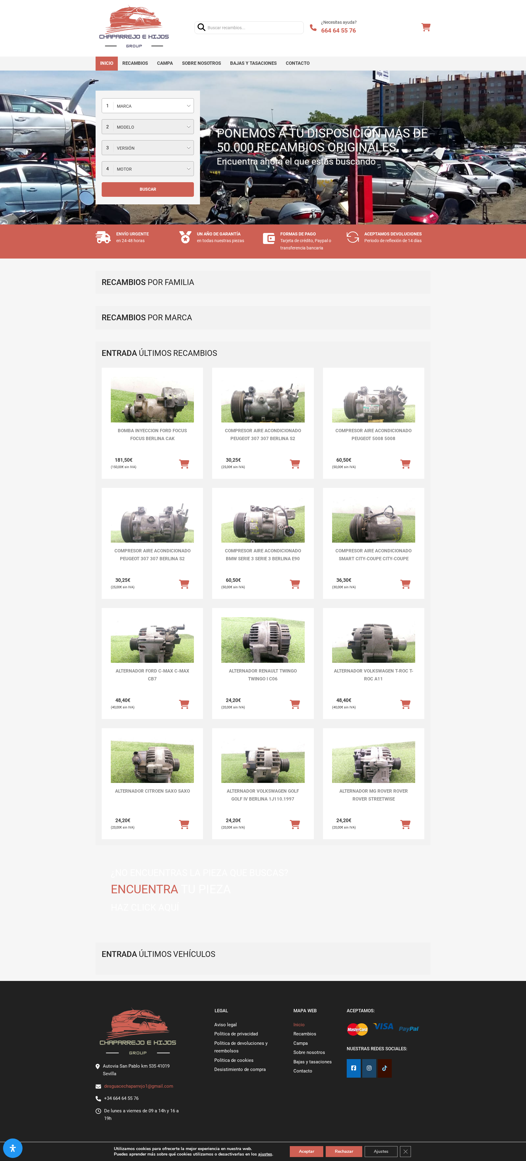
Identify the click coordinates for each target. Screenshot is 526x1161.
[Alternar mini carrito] (425, 27)
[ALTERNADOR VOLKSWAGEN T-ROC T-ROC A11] (373, 648)
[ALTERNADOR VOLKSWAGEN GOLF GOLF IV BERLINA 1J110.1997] (262, 768)
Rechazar (344, 1151)
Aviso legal (225, 1024)
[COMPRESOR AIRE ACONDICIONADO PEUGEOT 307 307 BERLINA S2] (262, 408)
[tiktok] (385, 1068)
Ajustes (381, 1151)
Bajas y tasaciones (253, 63)
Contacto (298, 63)
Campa (165, 63)
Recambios (135, 63)
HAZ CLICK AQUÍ (145, 907)
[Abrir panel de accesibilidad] (13, 1148)
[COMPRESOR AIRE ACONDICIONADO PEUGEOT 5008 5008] (373, 408)
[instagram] (369, 1068)
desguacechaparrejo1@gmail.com (138, 1086)
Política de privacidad (236, 1034)
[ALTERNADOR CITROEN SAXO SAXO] (152, 768)
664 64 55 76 (338, 30)
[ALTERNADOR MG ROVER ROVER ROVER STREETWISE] (373, 768)
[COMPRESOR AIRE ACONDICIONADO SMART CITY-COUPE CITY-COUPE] (373, 528)
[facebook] (354, 1068)
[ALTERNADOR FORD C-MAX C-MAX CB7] (152, 648)
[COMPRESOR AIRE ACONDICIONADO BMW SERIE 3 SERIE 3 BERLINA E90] (262, 528)
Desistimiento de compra (240, 1069)
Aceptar (306, 1151)
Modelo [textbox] (125, 127)
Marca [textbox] (124, 106)
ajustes (265, 1154)
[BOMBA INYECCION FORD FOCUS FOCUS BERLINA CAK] (152, 408)
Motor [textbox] (124, 169)
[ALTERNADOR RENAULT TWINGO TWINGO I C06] (262, 648)
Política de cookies (234, 1060)
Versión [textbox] (126, 148)
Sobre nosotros (201, 63)
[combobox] (148, 105)
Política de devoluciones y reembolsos (241, 1047)
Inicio (106, 63)
